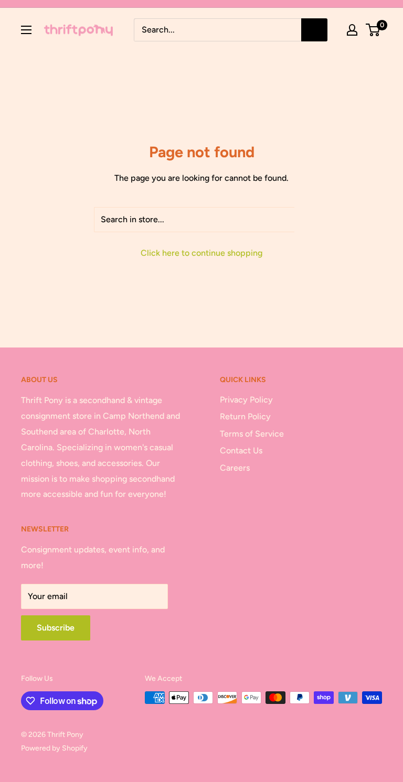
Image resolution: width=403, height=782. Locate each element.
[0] (373, 30)
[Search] (314, 29)
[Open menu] (26, 30)
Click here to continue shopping (201, 253)
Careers (235, 468)
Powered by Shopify (54, 748)
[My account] (352, 30)
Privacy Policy (246, 400)
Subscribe (56, 628)
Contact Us (241, 450)
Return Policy (245, 416)
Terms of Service (252, 434)
